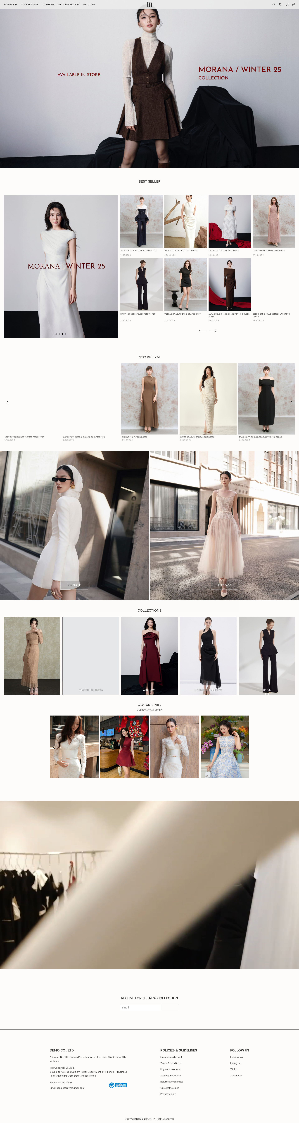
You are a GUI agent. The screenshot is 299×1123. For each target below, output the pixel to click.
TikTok (234, 1069)
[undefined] (8, 402)
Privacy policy (168, 1093)
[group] (149, 84)
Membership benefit (171, 1057)
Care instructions (169, 1087)
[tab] (56, 334)
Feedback (74, 585)
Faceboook (236, 1057)
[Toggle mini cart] (293, 4)
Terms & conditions (171, 1063)
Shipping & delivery (170, 1075)
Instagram (235, 1063)
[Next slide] (291, 402)
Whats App (236, 1075)
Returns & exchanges (171, 1081)
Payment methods (170, 1069)
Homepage (10, 4)
